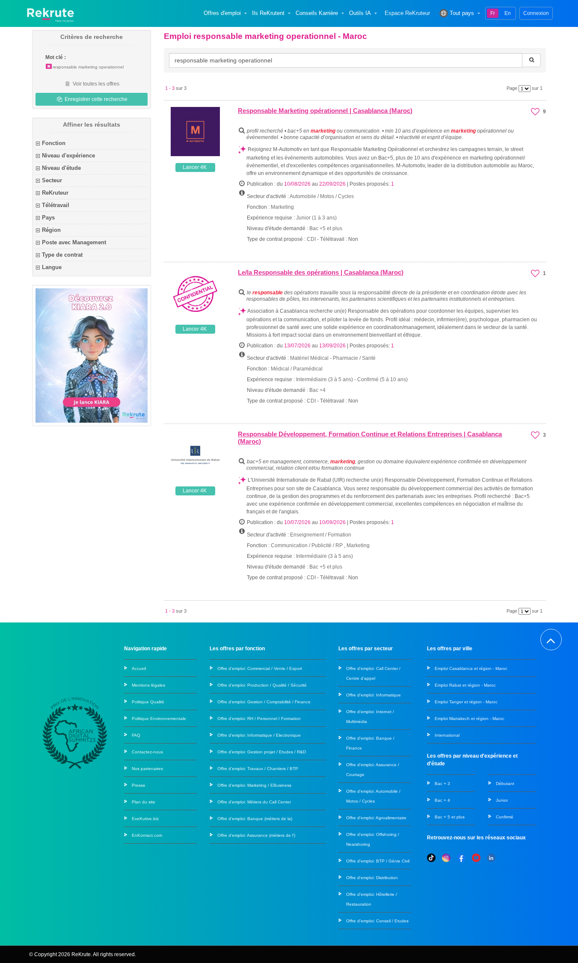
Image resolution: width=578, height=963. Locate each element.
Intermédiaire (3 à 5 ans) (325, 379)
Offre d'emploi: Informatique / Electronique (259, 735)
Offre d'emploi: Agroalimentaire (376, 817)
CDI (311, 239)
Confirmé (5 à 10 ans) (382, 379)
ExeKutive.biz (145, 818)
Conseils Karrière (317, 13)
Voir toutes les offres (95, 84)
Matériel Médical (309, 358)
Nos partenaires (147, 768)
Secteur (52, 180)
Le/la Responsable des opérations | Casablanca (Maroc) (320, 272)
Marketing (282, 207)
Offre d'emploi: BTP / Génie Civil (377, 861)
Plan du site (143, 802)
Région (51, 230)
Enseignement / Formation (320, 535)
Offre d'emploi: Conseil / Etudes (377, 921)
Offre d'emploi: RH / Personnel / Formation (259, 718)
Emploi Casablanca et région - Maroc (471, 668)
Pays (48, 217)
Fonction (53, 143)
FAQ (136, 735)
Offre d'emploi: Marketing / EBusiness (254, 785)
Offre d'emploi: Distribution (372, 877)
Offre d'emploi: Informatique (373, 695)
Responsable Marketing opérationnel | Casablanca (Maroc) (325, 110)
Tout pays (462, 13)
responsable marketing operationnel (88, 67)
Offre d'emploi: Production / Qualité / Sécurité (262, 685)
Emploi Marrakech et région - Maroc (469, 718)
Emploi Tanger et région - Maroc (466, 701)
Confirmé (504, 817)
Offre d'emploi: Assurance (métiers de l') (256, 835)
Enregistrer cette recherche (95, 99)
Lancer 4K (195, 167)
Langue (52, 267)
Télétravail (55, 205)
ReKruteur (55, 193)
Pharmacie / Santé (354, 358)
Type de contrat (62, 255)
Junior (502, 800)
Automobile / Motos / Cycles (322, 196)
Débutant (505, 783)
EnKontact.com (147, 835)
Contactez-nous (147, 752)
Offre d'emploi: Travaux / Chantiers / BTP (257, 768)
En (507, 13)
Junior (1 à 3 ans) (316, 218)
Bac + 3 (442, 783)
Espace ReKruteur (407, 13)
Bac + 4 (442, 800)
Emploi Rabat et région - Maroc (465, 685)
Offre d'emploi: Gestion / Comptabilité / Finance (264, 701)
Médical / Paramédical (297, 369)
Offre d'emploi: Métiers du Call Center (254, 802)
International (447, 735)
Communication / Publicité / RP (307, 545)
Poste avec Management (74, 242)
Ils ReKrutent (268, 13)
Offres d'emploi (222, 13)
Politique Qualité (148, 701)
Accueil (139, 668)
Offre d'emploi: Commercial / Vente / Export (259, 668)
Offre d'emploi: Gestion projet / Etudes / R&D (261, 752)
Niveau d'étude (61, 168)
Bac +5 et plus (325, 228)
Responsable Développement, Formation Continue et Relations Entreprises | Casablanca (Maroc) (370, 437)
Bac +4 (317, 390)
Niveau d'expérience (68, 155)
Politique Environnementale (159, 718)
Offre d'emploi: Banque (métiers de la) (254, 818)
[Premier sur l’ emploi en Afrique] (50, 13)
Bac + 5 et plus (450, 817)
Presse (138, 785)
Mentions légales (148, 685)
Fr (492, 13)
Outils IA (360, 13)
